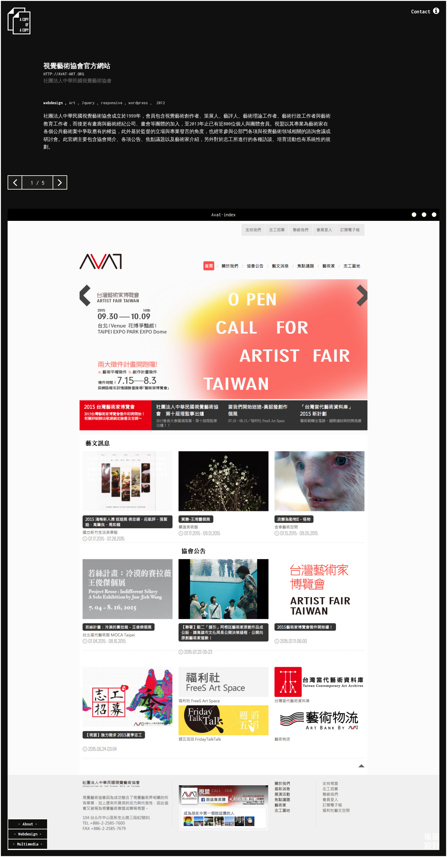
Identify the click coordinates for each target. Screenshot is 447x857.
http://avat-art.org (63, 74)
